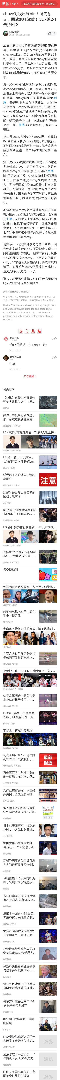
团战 (22, 125)
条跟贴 (29, 376)
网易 (5, 4)
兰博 (50, 171)
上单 (9, 219)
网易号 (15, 3)
